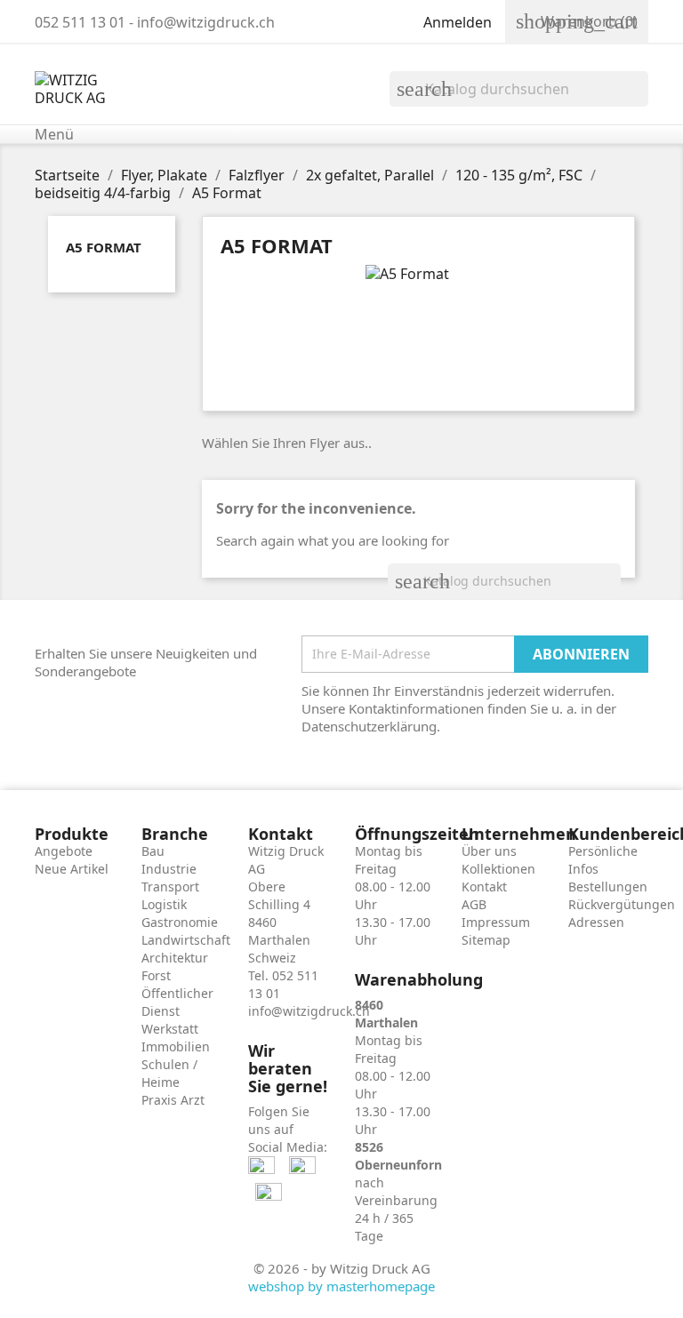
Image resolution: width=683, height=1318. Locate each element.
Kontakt (484, 886)
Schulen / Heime (169, 1073)
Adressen (596, 922)
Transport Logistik (170, 895)
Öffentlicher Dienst (177, 1002)
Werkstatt (169, 1028)
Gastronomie (179, 922)
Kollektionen (498, 868)
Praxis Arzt (173, 1099)
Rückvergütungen (621, 904)
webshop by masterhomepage (341, 1286)
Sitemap (486, 939)
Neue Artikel (71, 868)
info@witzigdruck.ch (309, 1010)
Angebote (63, 851)
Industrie (169, 868)
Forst (156, 975)
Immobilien (175, 1046)
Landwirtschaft (185, 939)
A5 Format (103, 247)
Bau (153, 851)
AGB (474, 904)
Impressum (496, 922)
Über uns (489, 851)
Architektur (174, 957)
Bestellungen (607, 886)
